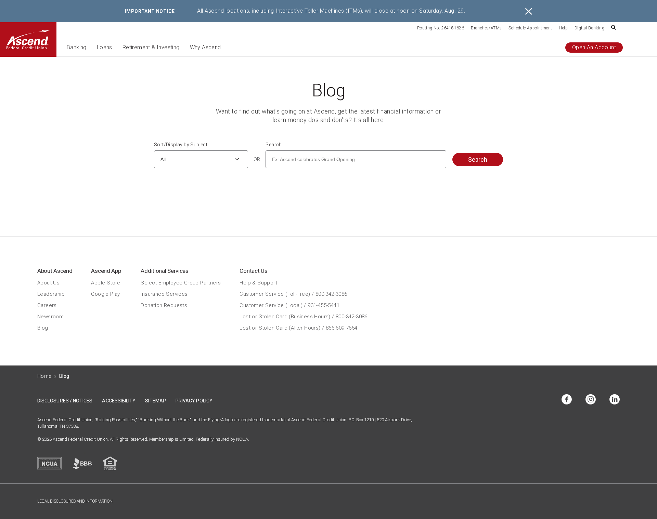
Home (44, 376)
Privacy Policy (194, 400)
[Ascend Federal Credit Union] (28, 39)
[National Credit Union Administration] (49, 463)
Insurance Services (164, 294)
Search (274, 144)
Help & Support (258, 282)
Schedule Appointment (530, 28)
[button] (77, 50)
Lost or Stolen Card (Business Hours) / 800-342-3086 (303, 316)
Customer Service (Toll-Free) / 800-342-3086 (293, 294)
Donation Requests (164, 305)
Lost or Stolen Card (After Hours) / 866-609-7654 (298, 327)
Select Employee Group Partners (181, 282)
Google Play (105, 294)
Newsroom (50, 316)
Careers (47, 305)
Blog (42, 327)
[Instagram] (590, 399)
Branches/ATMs (486, 28)
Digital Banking (589, 28)
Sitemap (155, 400)
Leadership (51, 294)
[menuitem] (440, 27)
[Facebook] (567, 399)
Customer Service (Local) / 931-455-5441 (289, 305)
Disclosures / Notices (64, 400)
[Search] (613, 28)
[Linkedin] (614, 399)
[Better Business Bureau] (82, 463)
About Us (48, 282)
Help (563, 28)
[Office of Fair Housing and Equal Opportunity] (110, 463)
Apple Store (105, 282)
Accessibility (119, 400)
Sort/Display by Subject (180, 144)
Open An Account (594, 47)
